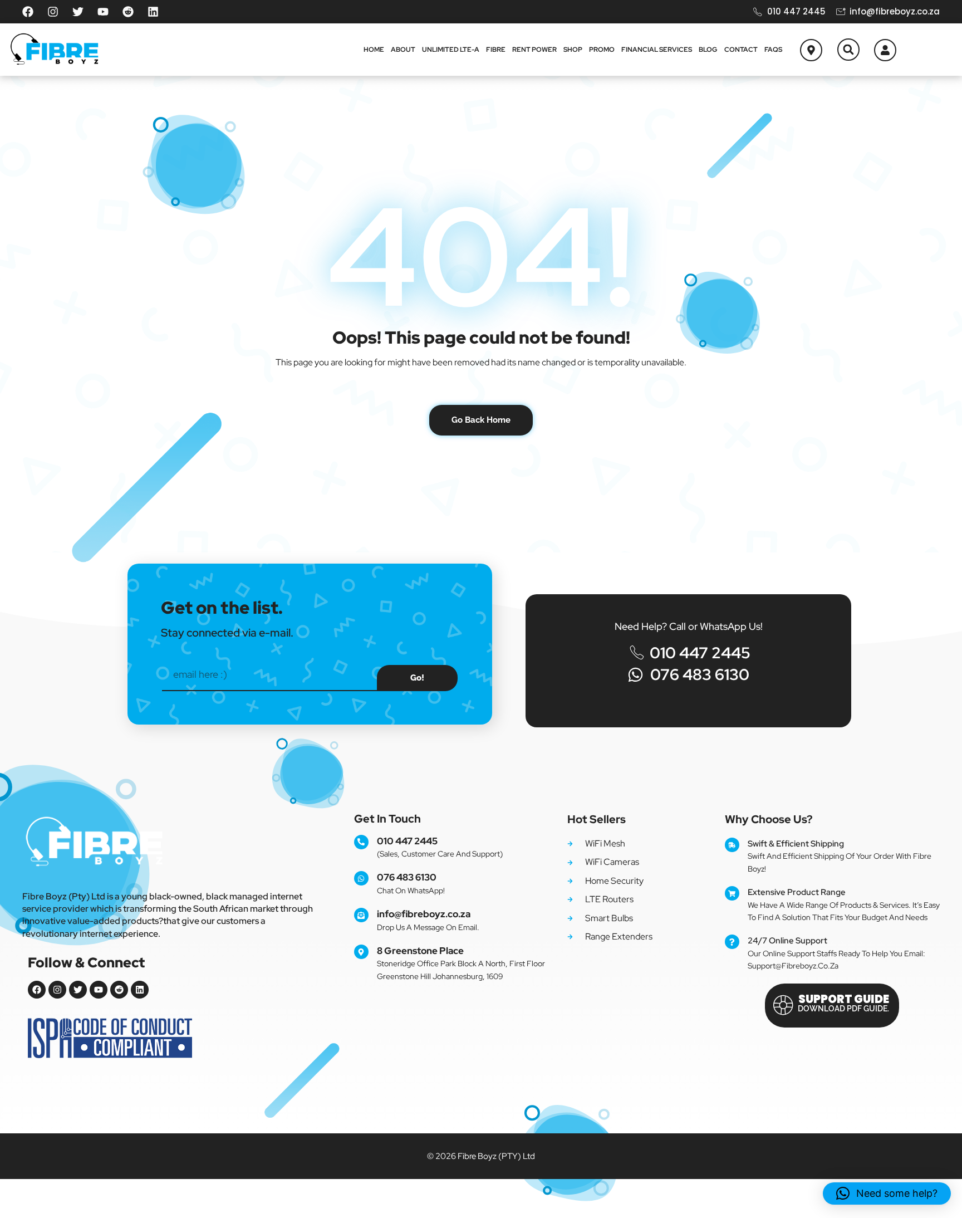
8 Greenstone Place (420, 951)
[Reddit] (128, 12)
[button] (848, 49)
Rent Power (534, 49)
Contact (741, 49)
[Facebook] (28, 12)
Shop (572, 49)
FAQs (773, 49)
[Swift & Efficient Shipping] (732, 845)
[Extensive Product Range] (732, 893)
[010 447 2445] (361, 842)
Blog (708, 49)
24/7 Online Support (787, 940)
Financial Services (656, 49)
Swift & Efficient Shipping (796, 843)
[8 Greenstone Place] (361, 952)
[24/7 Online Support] (732, 942)
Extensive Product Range (797, 892)
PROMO (602, 49)
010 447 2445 (407, 841)
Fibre (495, 49)
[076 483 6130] (361, 878)
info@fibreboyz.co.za (423, 914)
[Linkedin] (153, 12)
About (403, 49)
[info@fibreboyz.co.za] (361, 915)
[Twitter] (78, 12)
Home (374, 49)
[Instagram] (53, 12)
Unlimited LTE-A (450, 49)
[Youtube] (103, 12)
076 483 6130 (406, 877)
